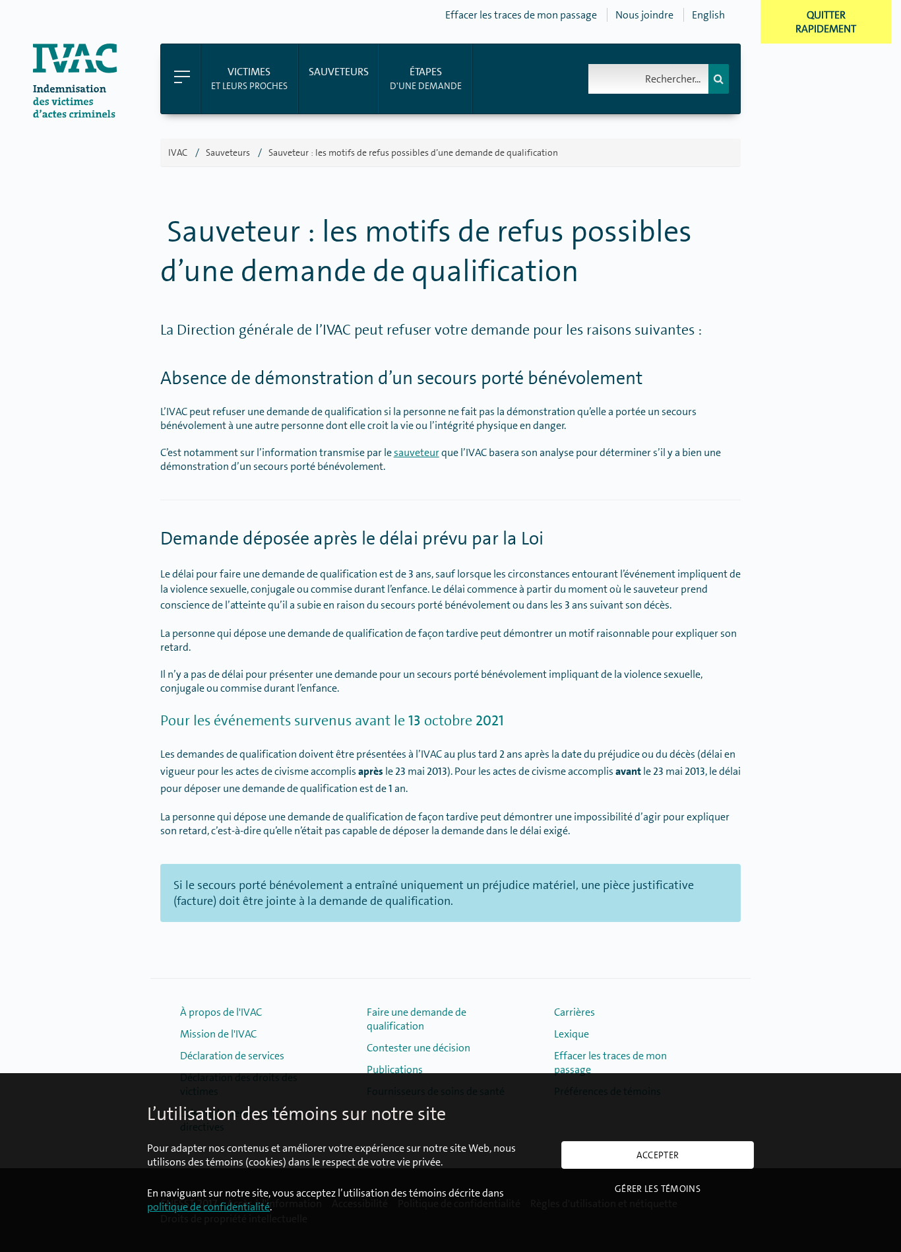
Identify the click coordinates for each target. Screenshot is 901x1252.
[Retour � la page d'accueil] (75, 114)
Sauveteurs (228, 152)
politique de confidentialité (208, 1207)
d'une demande (426, 78)
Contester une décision (418, 1048)
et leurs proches (249, 78)
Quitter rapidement (825, 22)
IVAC (177, 152)
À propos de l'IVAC (221, 1012)
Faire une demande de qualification (416, 1019)
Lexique (571, 1034)
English (708, 15)
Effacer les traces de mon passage (521, 15)
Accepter (658, 1155)
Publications (395, 1069)
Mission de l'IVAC (218, 1034)
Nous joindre (644, 15)
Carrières (574, 1012)
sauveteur (416, 452)
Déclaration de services (232, 1056)
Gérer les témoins (657, 1189)
